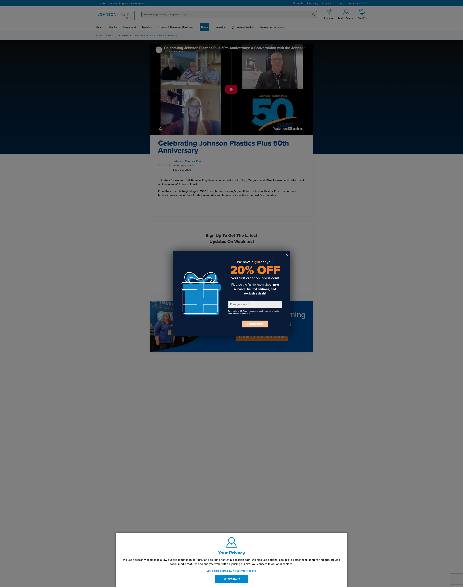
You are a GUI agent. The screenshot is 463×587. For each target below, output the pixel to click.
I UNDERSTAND (231, 579)
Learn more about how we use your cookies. (231, 570)
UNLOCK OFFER (255, 324)
